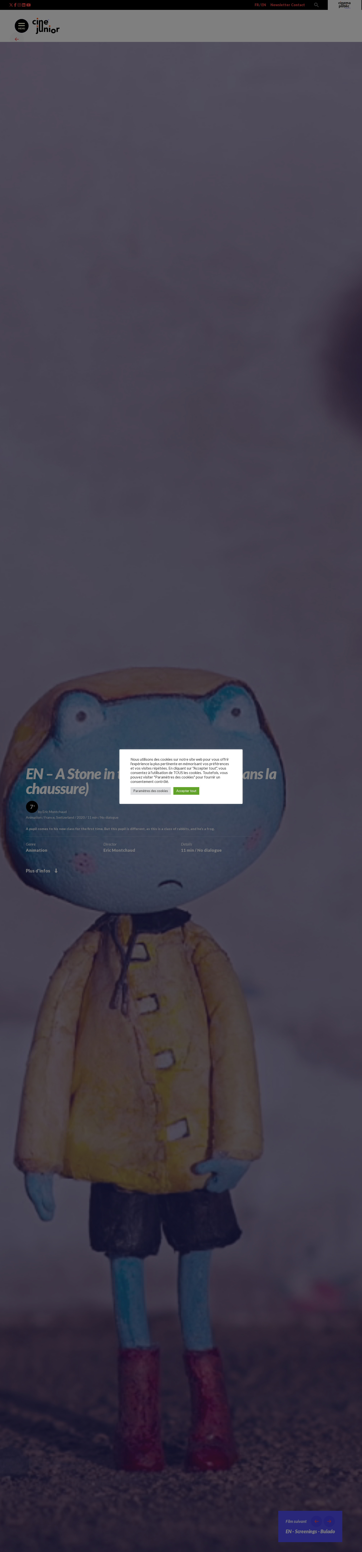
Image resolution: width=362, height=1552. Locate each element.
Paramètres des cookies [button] (150, 791)
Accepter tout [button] (186, 791)
